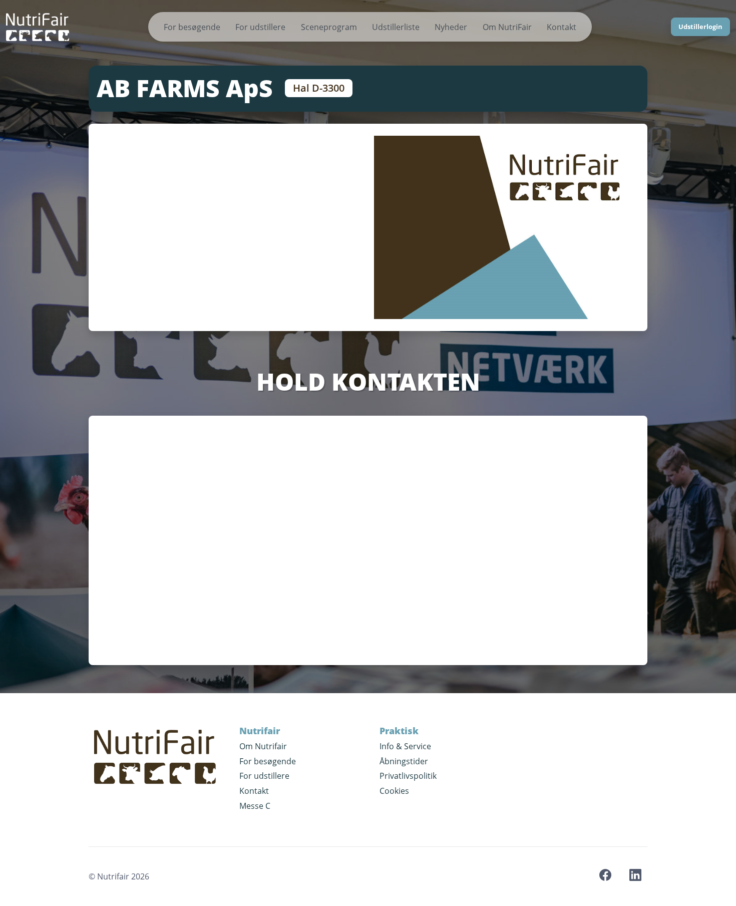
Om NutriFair (507, 27)
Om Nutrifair (263, 746)
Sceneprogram (329, 27)
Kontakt (561, 27)
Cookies (394, 790)
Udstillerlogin (700, 26)
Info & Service (405, 746)
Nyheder (451, 27)
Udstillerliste (396, 27)
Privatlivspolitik (408, 775)
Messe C (254, 805)
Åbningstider (404, 761)
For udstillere (260, 27)
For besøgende (192, 27)
